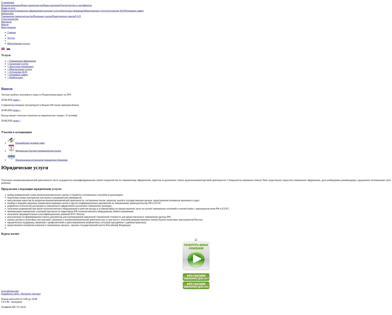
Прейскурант (8, 10)
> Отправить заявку (17, 74)
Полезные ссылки (42, 16)
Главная (11, 32)
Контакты (6, 22)
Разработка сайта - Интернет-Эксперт (21, 294)
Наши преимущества (32, 5)
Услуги (11, 38)
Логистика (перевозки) (73, 10)
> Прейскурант (15, 77)
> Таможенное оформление (21, 61)
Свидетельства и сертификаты (76, 5)
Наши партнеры (51, 5)
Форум (4, 24)
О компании (7, 2)
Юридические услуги (96, 10)
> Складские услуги (17, 63)
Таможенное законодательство (17, 16)
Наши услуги (8, 8)
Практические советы (63, 16)
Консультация (8, 27)
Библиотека (7, 13)
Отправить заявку (134, 10)
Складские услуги (51, 10)
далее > (17, 100)
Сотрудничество (9, 19)
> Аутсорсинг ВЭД (17, 72)
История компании (11, 5)
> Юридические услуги (19, 69)
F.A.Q (78, 16)
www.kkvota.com (10, 291)
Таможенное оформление (28, 10)
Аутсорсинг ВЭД (116, 10)
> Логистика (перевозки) (20, 66)
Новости (6, 88)
